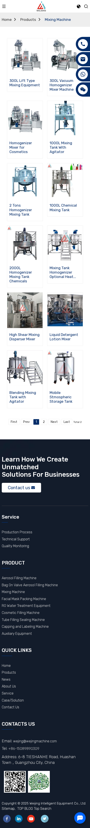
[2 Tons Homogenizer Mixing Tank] (25, 181)
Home (7, 19)
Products (28, 19)
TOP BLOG (25, 808)
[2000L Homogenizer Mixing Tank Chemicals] (25, 243)
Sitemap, (9, 808)
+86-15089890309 (23, 749)
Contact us (19, 487)
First (14, 422)
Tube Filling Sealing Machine (23, 620)
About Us (9, 686)
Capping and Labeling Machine (25, 626)
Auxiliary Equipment (17, 633)
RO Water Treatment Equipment (26, 606)
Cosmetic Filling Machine (21, 613)
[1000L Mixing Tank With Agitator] (65, 119)
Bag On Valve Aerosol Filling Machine (30, 585)
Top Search (42, 808)
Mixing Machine (58, 19)
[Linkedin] (19, 819)
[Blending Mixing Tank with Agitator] (25, 368)
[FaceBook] (7, 819)
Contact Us (10, 707)
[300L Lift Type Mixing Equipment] (25, 56)
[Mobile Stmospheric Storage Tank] (65, 368)
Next (54, 422)
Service (8, 693)
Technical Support (16, 539)
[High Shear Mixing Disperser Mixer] (25, 310)
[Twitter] (45, 819)
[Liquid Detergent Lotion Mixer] (65, 310)
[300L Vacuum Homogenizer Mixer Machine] (65, 56)
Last (67, 422)
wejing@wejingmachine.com (35, 741)
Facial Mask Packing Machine (24, 599)
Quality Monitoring (15, 546)
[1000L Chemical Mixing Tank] (65, 181)
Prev (26, 422)
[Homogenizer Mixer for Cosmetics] (25, 119)
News (6, 679)
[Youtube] (31, 819)
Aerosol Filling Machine (19, 578)
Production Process (17, 532)
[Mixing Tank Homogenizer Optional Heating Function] (65, 243)
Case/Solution (13, 700)
